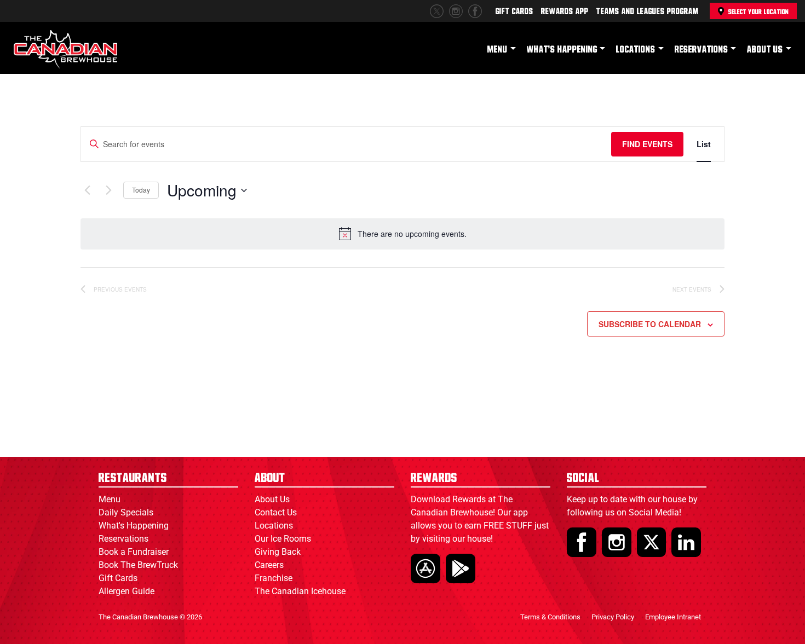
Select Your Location (758, 12)
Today (141, 189)
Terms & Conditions (550, 617)
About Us (765, 49)
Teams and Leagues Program (647, 12)
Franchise (273, 578)
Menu (497, 49)
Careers (269, 565)
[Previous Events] (87, 190)
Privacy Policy (612, 617)
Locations (636, 49)
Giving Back (278, 552)
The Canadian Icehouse (300, 591)
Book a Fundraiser (134, 552)
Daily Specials (126, 512)
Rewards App (565, 12)
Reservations (701, 49)
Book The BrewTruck (138, 565)
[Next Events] (108, 190)
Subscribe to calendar (650, 323)
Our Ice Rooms (283, 538)
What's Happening (562, 49)
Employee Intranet (673, 617)
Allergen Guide (126, 591)
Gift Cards (514, 12)
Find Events (647, 143)
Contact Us (276, 512)
